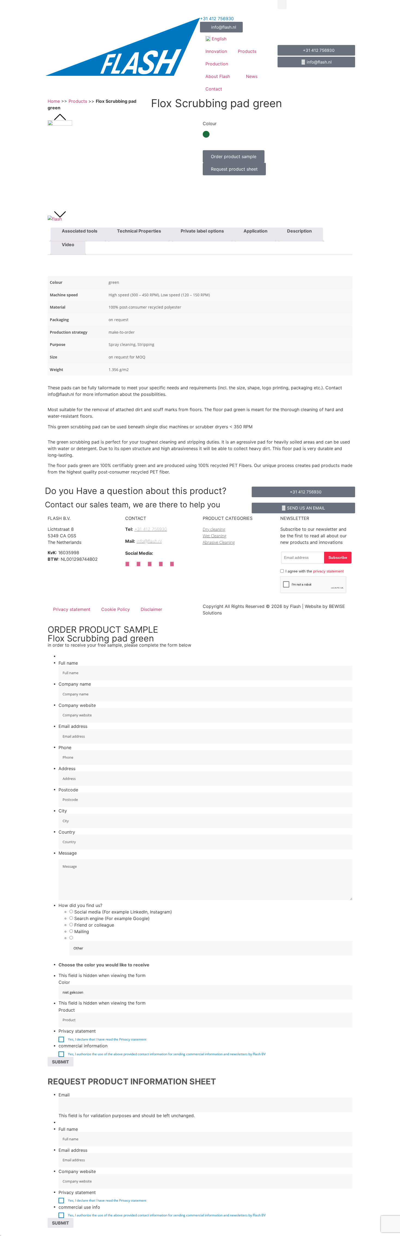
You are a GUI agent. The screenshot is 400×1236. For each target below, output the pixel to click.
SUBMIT (60, 1062)
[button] (282, 4)
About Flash (217, 76)
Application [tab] (255, 231)
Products (247, 51)
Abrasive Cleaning (219, 542)
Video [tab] (68, 244)
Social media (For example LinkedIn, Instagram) (123, 912)
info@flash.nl (149, 541)
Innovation (216, 51)
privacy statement (328, 571)
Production (216, 64)
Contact (213, 89)
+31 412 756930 (217, 18)
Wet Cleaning (214, 535)
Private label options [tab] (202, 231)
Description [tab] (299, 231)
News (251, 76)
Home (54, 101)
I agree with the (314, 571)
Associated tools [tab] (79, 231)
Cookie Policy (115, 609)
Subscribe (337, 557)
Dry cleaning (214, 529)
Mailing (81, 931)
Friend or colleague (94, 925)
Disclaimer (151, 609)
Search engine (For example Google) (112, 918)
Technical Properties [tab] (139, 231)
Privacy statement (71, 609)
